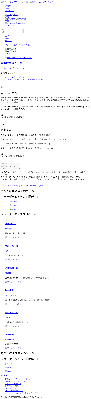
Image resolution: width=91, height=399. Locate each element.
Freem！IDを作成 (37, 186)
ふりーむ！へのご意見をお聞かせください (22, 393)
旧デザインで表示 (12, 386)
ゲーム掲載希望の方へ (14, 391)
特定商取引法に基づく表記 (16, 381)
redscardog (9, 339)
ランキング (9, 11)
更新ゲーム (9, 8)
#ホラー (8, 36)
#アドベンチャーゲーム (14, 77)
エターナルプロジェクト (12, 68)
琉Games (8, 251)
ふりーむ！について (13, 384)
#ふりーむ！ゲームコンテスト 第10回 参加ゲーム (24, 79)
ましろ (8, 318)
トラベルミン (10, 295)
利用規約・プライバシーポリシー (18, 379)
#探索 (7, 38)
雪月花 (8, 273)
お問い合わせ (10, 388)
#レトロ (8, 41)
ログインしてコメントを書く (12, 186)
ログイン (27, 45)
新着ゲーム (9, 6)
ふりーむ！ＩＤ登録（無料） (12, 45)
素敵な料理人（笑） (13, 63)
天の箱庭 (8, 229)
